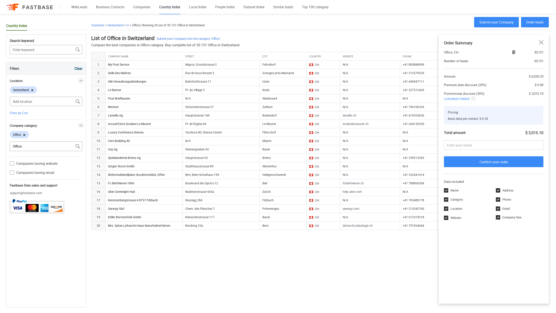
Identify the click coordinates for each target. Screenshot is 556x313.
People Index (225, 7)
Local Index (198, 7)
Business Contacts (110, 7)
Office (136, 25)
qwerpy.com (351, 208)
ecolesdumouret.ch (356, 124)
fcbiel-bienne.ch (353, 183)
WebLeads (79, 7)
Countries (97, 25)
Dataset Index (254, 7)
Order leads (535, 22)
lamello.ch (349, 115)
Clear (78, 68)
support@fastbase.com (26, 193)
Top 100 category (315, 7)
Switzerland (115, 25)
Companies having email (35, 172)
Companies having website (37, 163)
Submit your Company (496, 22)
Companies (142, 7)
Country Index (169, 7)
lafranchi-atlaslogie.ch (358, 225)
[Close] (541, 42)
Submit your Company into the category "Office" (188, 39)
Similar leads (283, 7)
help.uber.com (352, 192)
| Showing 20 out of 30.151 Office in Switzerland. (172, 25)
